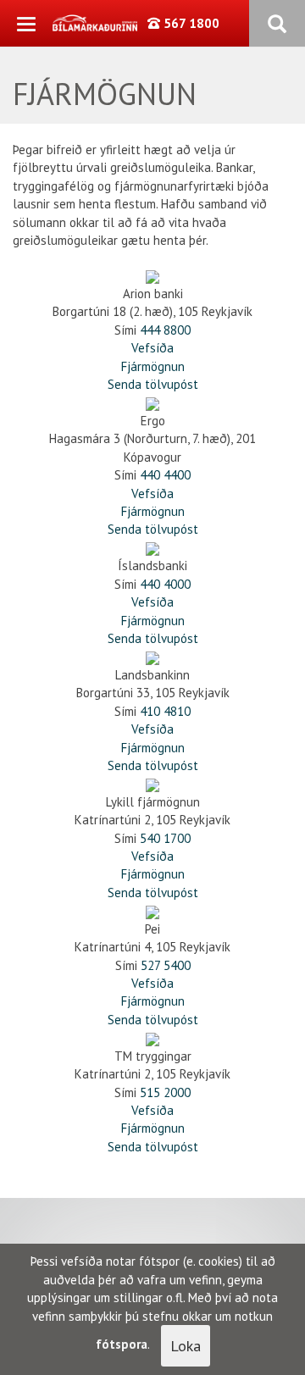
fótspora (121, 1344)
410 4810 (165, 711)
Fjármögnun (153, 366)
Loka (185, 1346)
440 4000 (165, 584)
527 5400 (166, 965)
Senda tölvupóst (153, 384)
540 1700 (165, 838)
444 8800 (165, 330)
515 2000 (165, 1092)
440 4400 (165, 475)
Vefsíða (152, 348)
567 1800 (189, 23)
